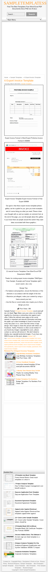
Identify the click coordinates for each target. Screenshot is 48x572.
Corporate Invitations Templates (25, 551)
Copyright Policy (16, 561)
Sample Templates (16, 77)
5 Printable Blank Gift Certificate (25, 526)
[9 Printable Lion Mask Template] (9, 481)
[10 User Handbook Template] (10, 368)
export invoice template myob (29, 340)
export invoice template (14, 338)
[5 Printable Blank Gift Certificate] (9, 532)
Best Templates (38, 563)
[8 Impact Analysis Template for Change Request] (9, 549)
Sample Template (8, 566)
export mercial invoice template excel (31, 342)
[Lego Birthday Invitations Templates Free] (10, 359)
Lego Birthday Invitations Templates (28, 353)
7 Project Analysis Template (24, 484)
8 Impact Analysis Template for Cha (27, 543)
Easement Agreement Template (25, 501)
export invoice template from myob (31, 338)
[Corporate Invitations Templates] (9, 557)
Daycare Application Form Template (27, 492)
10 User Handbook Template (25, 362)
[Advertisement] (24, 48)
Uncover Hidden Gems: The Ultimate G (28, 534)
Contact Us (6, 561)
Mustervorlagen (28, 568)
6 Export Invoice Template (24, 311)
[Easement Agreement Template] (9, 506)
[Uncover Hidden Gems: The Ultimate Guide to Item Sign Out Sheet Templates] (9, 536)
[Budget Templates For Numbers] (10, 384)
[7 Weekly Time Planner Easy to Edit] (10, 376)
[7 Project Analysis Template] (9, 489)
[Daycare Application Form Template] (9, 498)
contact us (31, 336)
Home (6, 77)
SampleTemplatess (25, 3)
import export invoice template (22, 346)
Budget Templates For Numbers (26, 379)
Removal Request (13, 563)
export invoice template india (12, 340)
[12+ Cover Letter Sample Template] (9, 519)
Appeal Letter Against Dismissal (25, 509)
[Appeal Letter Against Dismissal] (9, 515)
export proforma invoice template (13, 344)
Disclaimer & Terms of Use (30, 561)
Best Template (31, 566)
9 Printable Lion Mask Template (25, 475)
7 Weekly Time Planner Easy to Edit (28, 370)
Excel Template (20, 566)
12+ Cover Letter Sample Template (26, 517)
